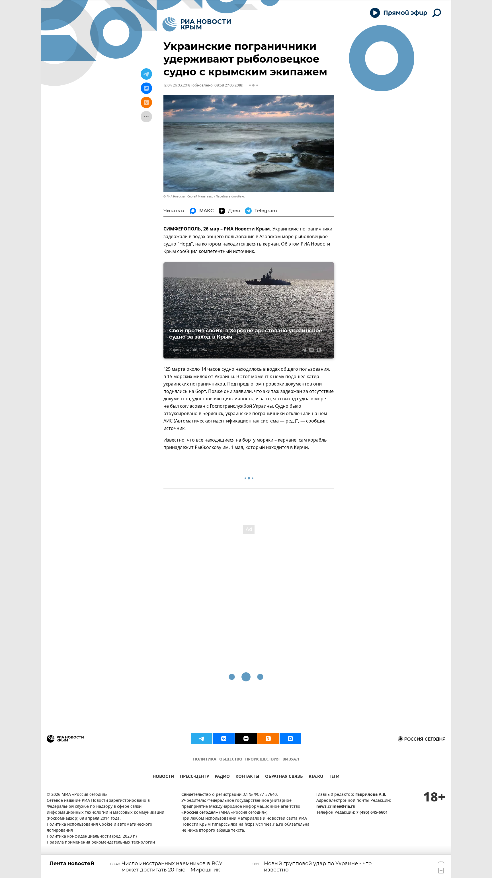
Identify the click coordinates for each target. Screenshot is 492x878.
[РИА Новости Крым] (196, 24)
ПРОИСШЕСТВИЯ (262, 759)
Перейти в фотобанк (230, 196)
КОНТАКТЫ (247, 777)
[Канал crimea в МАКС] (290, 738)
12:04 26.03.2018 (176, 85)
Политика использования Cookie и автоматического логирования (99, 827)
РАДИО (222, 777)
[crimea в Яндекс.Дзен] (246, 738)
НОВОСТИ (163, 777)
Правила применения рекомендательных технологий (101, 842)
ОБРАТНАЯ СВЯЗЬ (284, 777)
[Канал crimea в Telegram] (201, 738)
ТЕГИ (334, 777)
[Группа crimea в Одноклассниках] (268, 738)
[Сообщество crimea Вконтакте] (224, 738)
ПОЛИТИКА (204, 759)
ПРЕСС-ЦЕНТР (194, 777)
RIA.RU (316, 777)
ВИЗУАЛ (290, 759)
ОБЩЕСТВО (230, 759)
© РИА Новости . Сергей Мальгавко (188, 196)
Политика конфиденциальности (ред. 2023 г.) (92, 836)
